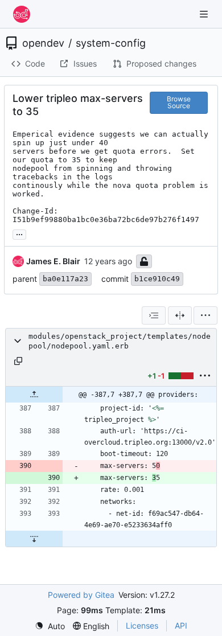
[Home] (22, 14)
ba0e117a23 (65, 278)
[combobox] (154, 315)
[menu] (205, 315)
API (181, 625)
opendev (43, 43)
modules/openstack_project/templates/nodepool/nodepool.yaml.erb (119, 341)
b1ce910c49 (157, 278)
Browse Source (179, 102)
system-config (111, 43)
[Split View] (180, 315)
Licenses (142, 625)
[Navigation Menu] (205, 14)
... (19, 233)
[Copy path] (18, 361)
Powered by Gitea (81, 595)
